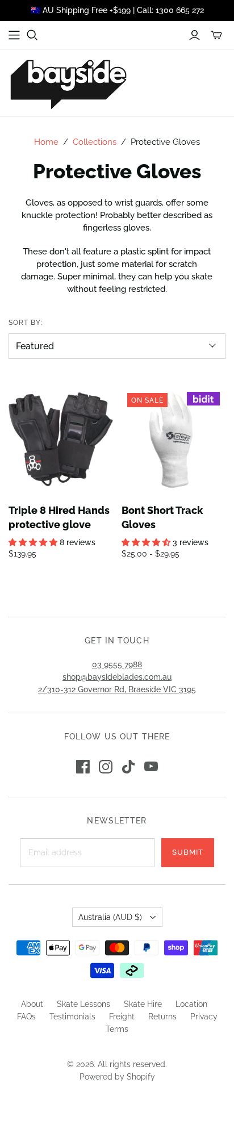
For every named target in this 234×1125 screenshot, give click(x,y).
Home (46, 142)
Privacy (204, 1016)
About (32, 1004)
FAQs (26, 1016)
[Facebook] (83, 766)
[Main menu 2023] (14, 35)
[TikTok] (128, 766)
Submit (187, 852)
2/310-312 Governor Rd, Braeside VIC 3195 (117, 689)
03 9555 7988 (117, 664)
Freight (122, 1016)
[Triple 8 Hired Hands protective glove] (61, 439)
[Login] (194, 35)
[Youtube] (151, 766)
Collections (94, 142)
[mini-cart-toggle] (216, 35)
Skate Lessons (83, 1004)
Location (191, 1004)
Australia (110, 917)
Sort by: (26, 323)
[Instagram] (105, 766)
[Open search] (32, 35)
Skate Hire (143, 1004)
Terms (117, 1029)
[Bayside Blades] (68, 82)
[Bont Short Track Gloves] (174, 439)
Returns (162, 1016)
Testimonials (72, 1016)
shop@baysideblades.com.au (117, 676)
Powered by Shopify (117, 1076)
